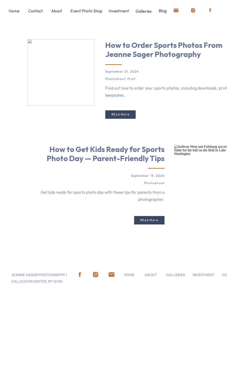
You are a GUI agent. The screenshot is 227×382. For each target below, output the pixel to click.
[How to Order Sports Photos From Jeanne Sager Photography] (61, 72)
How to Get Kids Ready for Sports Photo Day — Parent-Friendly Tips (105, 153)
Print (131, 79)
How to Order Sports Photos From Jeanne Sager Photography (163, 49)
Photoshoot (115, 79)
